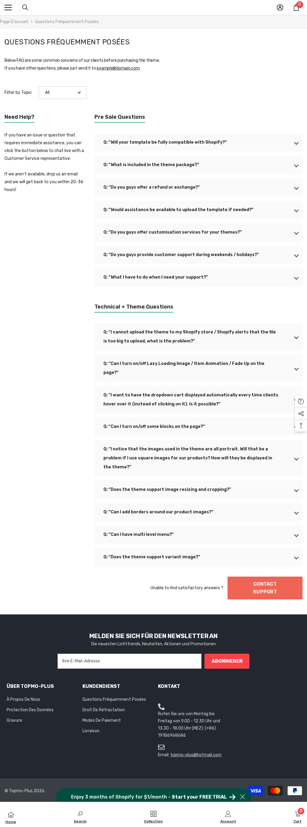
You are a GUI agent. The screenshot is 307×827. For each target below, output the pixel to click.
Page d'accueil (14, 21)
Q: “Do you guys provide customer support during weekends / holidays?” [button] (181, 254)
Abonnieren (227, 661)
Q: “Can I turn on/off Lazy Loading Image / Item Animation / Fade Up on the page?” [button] (183, 368)
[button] (63, 92)
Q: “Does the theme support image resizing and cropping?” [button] (167, 489)
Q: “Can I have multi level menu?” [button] (138, 534)
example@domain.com (118, 68)
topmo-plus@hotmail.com (196, 754)
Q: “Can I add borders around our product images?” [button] (158, 512)
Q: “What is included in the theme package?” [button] (151, 164)
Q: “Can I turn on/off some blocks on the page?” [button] (154, 426)
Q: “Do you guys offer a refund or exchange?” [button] (151, 187)
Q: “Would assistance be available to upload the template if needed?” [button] (178, 209)
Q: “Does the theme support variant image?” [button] (151, 557)
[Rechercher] (25, 7)
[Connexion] (280, 7)
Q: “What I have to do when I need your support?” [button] (155, 277)
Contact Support (265, 588)
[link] (80, 816)
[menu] (8, 7)
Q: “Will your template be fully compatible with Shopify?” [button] (165, 142)
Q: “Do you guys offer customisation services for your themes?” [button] (172, 232)
